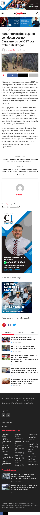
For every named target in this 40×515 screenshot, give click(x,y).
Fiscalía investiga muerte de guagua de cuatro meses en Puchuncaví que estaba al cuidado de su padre (24, 381)
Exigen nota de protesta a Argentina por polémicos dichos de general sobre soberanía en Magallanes (24, 487)
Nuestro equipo (7, 422)
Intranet (4, 426)
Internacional (19, 448)
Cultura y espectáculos (6, 462)
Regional (30, 449)
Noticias (30, 434)
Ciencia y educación (5, 446)
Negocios (18, 465)
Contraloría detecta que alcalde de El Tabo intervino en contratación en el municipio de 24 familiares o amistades (24, 370)
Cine (3, 452)
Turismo (30, 462)
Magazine (18, 458)
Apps (3, 439)
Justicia (17, 453)
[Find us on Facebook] (3, 415)
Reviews (30, 454)
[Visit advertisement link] (20, 5)
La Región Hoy (10, 503)
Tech (29, 459)
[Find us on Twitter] (8, 415)
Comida (4, 454)
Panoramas (31, 440)
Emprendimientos (21, 441)
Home (3, 30)
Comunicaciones (7, 457)
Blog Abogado (6, 441)
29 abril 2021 (21, 50)
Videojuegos (31, 464)
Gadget (17, 446)
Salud (29, 456)
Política (30, 447)
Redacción (11, 50)
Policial (30, 444)
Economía (18, 439)
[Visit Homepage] (20, 13)
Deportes (18, 434)
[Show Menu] (2, 13)
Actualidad (5, 434)
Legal (8, 30)
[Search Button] (37, 13)
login (7, 204)
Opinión (30, 437)
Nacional (18, 461)
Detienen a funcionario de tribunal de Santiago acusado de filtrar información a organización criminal (23, 476)
